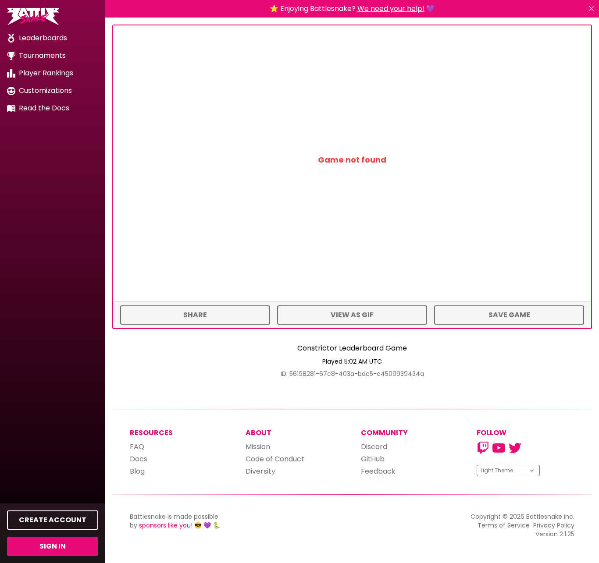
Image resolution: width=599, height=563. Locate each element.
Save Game (509, 315)
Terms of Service (504, 525)
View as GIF (352, 315)
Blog (137, 471)
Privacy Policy (553, 525)
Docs (138, 459)
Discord (374, 447)
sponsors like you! (166, 525)
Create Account (52, 520)
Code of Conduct (275, 459)
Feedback (378, 471)
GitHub (373, 459)
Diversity (260, 471)
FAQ (137, 447)
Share (195, 315)
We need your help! (390, 9)
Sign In (52, 546)
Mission (258, 447)
